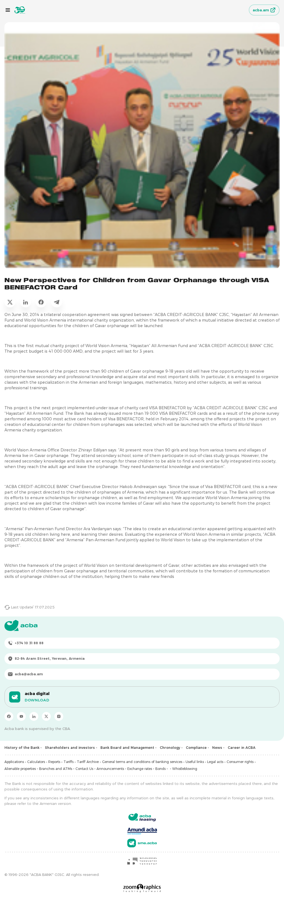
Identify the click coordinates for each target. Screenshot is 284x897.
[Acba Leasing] (142, 817)
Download (37, 700)
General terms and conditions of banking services (142, 762)
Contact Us (84, 769)
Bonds (160, 769)
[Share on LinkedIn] (25, 301)
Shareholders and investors (70, 748)
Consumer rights (240, 762)
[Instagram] (58, 716)
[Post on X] (10, 301)
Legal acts (215, 762)
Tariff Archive (88, 762)
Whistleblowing (184, 769)
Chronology (170, 748)
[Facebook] (8, 716)
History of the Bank (21, 748)
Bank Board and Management (127, 748)
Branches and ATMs (55, 769)
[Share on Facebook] (41, 301)
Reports (54, 762)
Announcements (110, 769)
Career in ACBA (241, 748)
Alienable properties (20, 769)
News (217, 748)
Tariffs (68, 762)
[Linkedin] (33, 716)
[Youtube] (21, 716)
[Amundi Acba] (142, 830)
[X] (46, 716)
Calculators (36, 762)
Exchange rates (139, 769)
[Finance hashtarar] (142, 861)
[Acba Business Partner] (142, 843)
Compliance (196, 748)
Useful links (195, 762)
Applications (14, 762)
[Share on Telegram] (56, 301)
